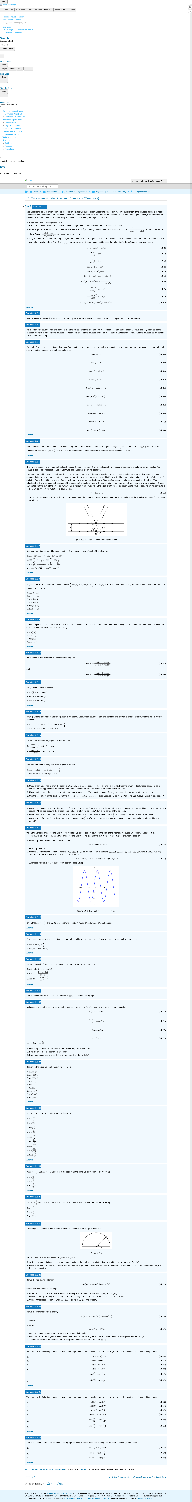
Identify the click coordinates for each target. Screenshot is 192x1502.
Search (29, 186)
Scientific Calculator (13, 128)
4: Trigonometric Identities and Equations (150, 192)
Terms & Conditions (83, 1498)
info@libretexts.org (145, 1498)
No (61, 1484)
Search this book (6, 41)
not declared (82, 1469)
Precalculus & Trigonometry (76, 192)
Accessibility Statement (101, 1498)
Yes (51, 1484)
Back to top (29, 1477)
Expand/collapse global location (165, 191)
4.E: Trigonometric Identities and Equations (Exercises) (45, 1469)
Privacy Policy (69, 1498)
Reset (4, 65)
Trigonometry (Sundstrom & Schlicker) (111, 192)
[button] (9, 146)
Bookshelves (52, 192)
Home (36, 192)
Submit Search (7, 49)
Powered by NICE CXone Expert (60, 1493)
